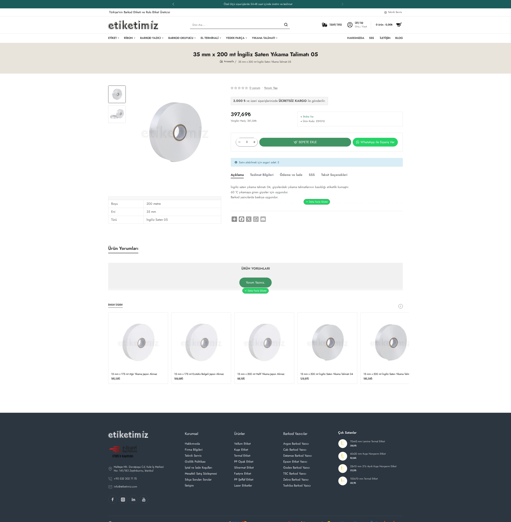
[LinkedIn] (133, 499)
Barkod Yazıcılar (295, 433)
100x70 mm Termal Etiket (364, 479)
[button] (173, 4)
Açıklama (237, 175)
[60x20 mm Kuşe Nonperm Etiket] (342, 456)
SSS (312, 175)
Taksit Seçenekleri (334, 175)
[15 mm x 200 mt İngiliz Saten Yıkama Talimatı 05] (390, 342)
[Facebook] (112, 499)
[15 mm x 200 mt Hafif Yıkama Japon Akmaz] (264, 342)
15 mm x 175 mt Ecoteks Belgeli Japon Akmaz (199, 374)
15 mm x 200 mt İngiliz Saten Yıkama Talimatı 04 (326, 374)
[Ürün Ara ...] (286, 25)
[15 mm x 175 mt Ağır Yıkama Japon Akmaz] (138, 342)
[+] (254, 142)
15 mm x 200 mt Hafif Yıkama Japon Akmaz (260, 374)
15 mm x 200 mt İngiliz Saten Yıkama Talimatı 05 (389, 374)
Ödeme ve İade (291, 175)
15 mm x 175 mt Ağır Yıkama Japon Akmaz (134, 374)
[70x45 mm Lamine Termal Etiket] (342, 443)
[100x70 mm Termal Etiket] (342, 481)
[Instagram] (123, 499)
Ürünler (239, 433)
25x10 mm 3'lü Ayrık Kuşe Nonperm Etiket (373, 466)
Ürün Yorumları (123, 248)
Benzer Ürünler (115, 305)
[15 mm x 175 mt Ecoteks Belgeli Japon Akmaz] (201, 342)
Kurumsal (191, 433)
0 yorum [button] (255, 88)
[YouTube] (143, 499)
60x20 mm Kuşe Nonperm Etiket (368, 454)
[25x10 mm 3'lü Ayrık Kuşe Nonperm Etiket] (342, 468)
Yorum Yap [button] (271, 88)
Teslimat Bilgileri (261, 175)
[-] (239, 142)
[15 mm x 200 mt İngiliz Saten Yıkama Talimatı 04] (327, 342)
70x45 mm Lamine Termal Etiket (367, 441)
